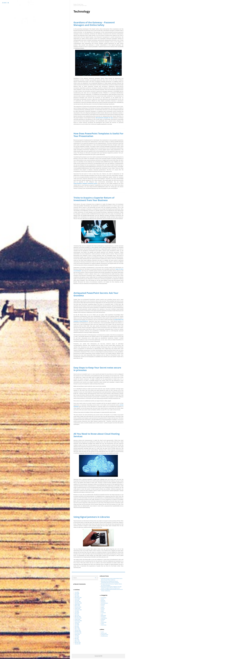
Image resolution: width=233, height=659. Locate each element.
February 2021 (78, 642)
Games (102, 607)
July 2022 (77, 623)
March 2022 (77, 628)
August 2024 (77, 604)
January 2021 (77, 643)
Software (103, 619)
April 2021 (77, 639)
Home (102, 611)
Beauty (102, 599)
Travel (102, 623)
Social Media (104, 618)
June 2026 (77, 593)
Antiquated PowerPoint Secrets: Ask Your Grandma (96, 294)
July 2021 (77, 635)
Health (102, 610)
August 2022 (77, 622)
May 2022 (77, 626)
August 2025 (77, 599)
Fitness (102, 605)
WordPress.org (104, 636)
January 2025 (78, 601)
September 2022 (78, 620)
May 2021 (77, 638)
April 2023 (77, 615)
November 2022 (78, 618)
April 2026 (77, 596)
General (103, 608)
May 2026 (77, 594)
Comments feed (104, 634)
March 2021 (77, 641)
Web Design (103, 625)
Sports (102, 620)
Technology (103, 622)
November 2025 (78, 597)
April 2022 (77, 627)
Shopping (103, 616)
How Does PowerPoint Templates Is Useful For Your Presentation (98, 135)
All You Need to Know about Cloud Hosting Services (97, 435)
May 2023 (77, 613)
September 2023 (78, 609)
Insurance (103, 612)
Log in (102, 631)
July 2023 (77, 611)
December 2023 (78, 607)
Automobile (103, 597)
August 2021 (77, 634)
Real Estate (103, 615)
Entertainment (104, 603)
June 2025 (77, 600)
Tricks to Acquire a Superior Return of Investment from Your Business (94, 199)
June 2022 (77, 624)
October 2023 (77, 608)
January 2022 (78, 630)
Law (102, 614)
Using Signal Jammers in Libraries (92, 516)
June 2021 (77, 637)
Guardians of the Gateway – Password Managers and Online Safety (94, 23)
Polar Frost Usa (78, 4)
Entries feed (104, 633)
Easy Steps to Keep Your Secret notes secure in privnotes (97, 369)
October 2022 (77, 619)
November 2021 (78, 633)
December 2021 (78, 631)
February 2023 (78, 616)
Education (103, 601)
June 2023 (77, 612)
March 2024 (77, 605)
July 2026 (77, 592)
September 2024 (78, 603)
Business (103, 600)
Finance (103, 604)
